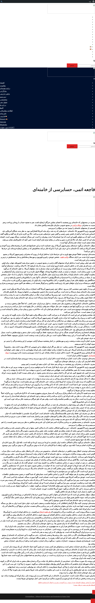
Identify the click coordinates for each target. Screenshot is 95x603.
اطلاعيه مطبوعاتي (85, 42)
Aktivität (88, 52)
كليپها (89, 39)
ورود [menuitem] (90, 1)
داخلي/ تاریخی (87, 27)
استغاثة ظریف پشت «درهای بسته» (84, 585)
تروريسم (88, 29)
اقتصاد (89, 17)
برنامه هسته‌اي (86, 22)
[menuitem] (93, 1)
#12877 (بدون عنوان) (85, 57)
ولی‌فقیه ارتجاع (45, 512)
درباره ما (88, 37)
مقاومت (88, 19)
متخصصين (88, 32)
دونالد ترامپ (76, 225)
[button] (93, 60)
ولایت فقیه (64, 257)
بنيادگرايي (88, 24)
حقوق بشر (88, 34)
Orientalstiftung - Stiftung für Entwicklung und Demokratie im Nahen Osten (47, 596)
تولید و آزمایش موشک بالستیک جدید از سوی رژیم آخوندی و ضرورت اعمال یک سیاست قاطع (66, 582)
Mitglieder (88, 54)
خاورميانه (88, 44)
